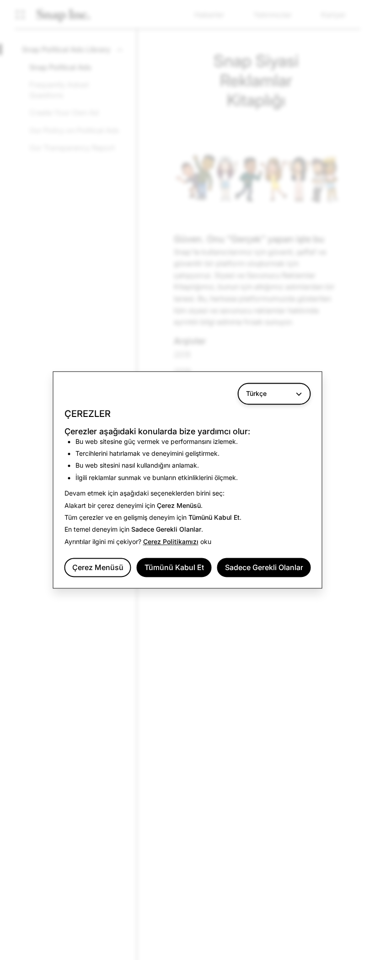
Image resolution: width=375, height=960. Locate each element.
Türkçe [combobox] (256, 393)
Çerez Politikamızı (170, 541)
